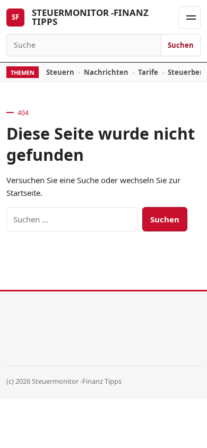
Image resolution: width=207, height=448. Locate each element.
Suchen (181, 45)
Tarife (148, 72)
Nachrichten (106, 72)
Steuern (60, 72)
